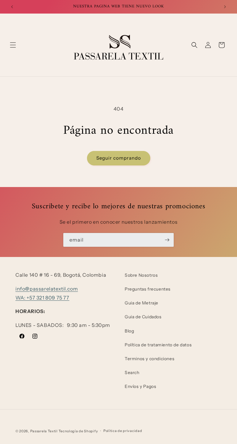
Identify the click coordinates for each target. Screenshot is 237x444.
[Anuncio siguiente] (225, 7)
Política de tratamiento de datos (158, 345)
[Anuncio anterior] (12, 7)
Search (132, 372)
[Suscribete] (167, 240)
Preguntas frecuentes (148, 289)
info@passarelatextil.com (46, 289)
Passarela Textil (44, 431)
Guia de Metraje (141, 303)
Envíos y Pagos (140, 386)
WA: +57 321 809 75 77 (42, 298)
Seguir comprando (118, 158)
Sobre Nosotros (141, 275)
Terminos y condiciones (149, 358)
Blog (129, 331)
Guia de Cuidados (143, 317)
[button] (13, 45)
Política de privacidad (122, 431)
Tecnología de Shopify (78, 431)
